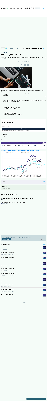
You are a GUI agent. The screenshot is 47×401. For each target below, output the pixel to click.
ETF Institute (25, 8)
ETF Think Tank (4, 52)
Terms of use (27, 130)
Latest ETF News (12, 8)
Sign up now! (23, 128)
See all (44, 244)
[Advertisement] (22, 32)
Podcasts (17, 8)
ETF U (21, 8)
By (22, 61)
